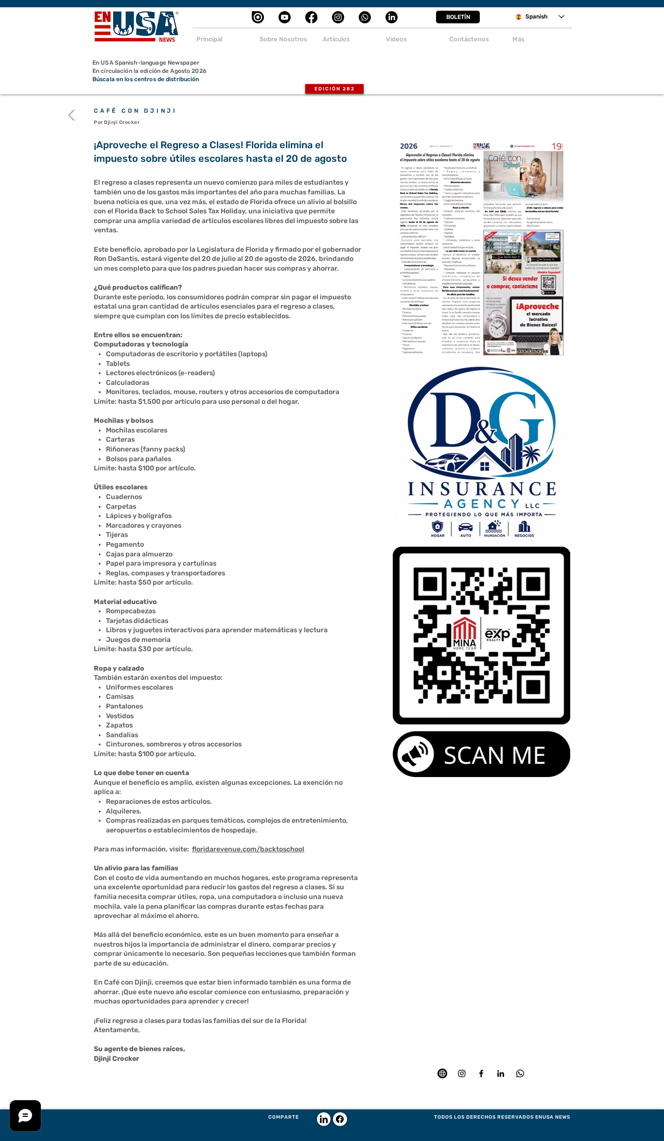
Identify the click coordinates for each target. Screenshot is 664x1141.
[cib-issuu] (258, 17)
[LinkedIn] (391, 17)
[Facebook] (311, 17)
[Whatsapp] (365, 17)
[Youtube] (285, 17)
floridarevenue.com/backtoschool (248, 849)
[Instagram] (338, 17)
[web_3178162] (442, 1073)
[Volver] (72, 115)
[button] (458, 17)
